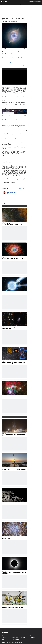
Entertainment (24, 4)
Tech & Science (31, 4)
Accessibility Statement (15, 637)
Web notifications (32, 637)
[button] (38, 1)
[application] (14, 77)
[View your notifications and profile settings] (35, 1)
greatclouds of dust (13, 62)
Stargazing (19, 4)
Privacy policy (32, 635)
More (36, 4)
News (3, 21)
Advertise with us (23, 637)
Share (4, 51)
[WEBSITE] (15, 192)
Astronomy (13, 4)
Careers (3, 639)
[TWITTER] (14, 192)
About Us (3, 635)
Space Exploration (7, 4)
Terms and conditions (24, 635)
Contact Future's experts (15, 635)
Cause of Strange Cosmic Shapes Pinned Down (10, 183)
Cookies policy (4, 637)
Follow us (20, 51)
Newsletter (25, 51)
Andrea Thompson (7, 21)
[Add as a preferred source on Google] (5, 632)
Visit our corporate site (29, 629)
